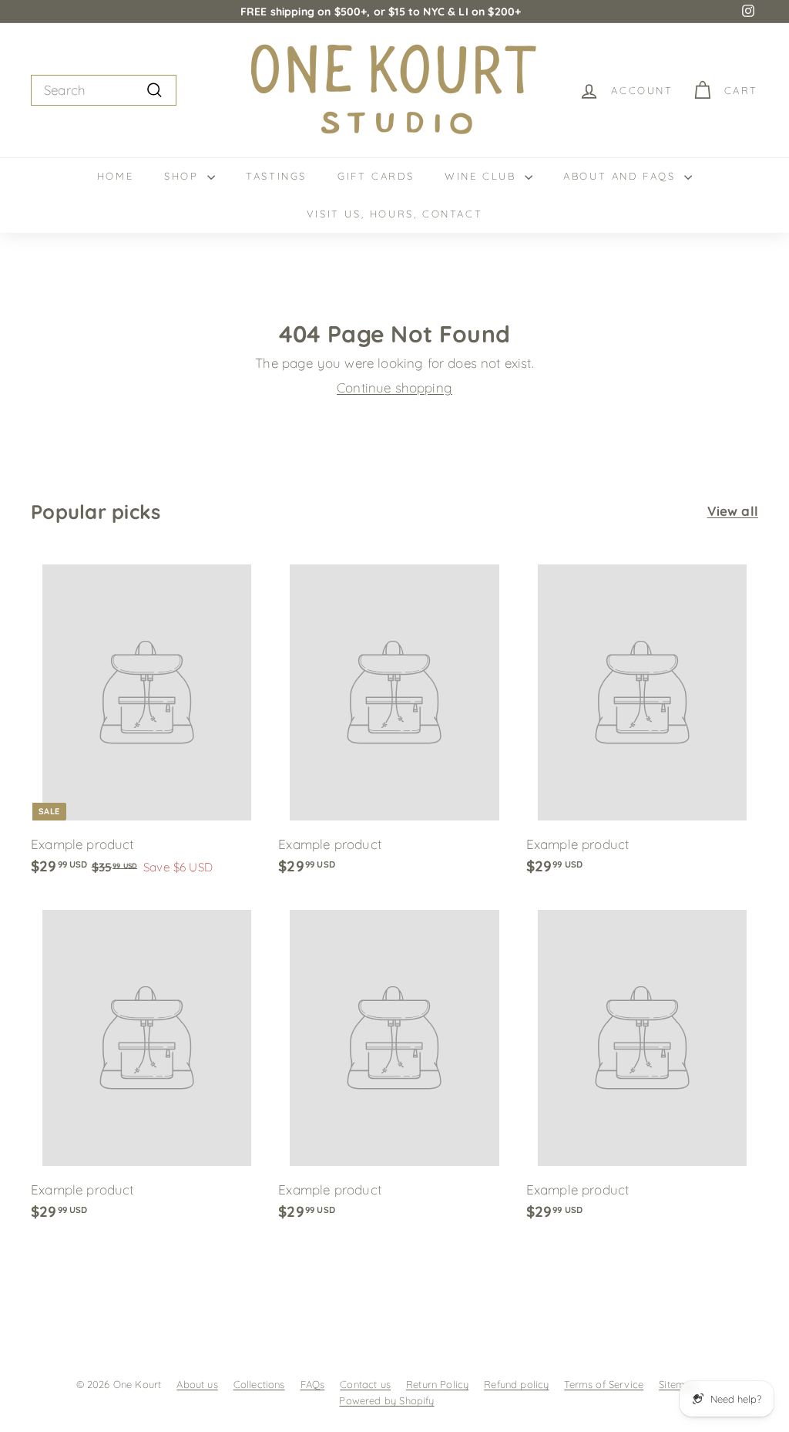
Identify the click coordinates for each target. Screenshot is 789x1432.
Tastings (276, 176)
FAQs (312, 1384)
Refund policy (516, 1384)
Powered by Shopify (386, 1400)
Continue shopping (394, 387)
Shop (183, 176)
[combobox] (103, 90)
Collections (259, 1384)
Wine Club (483, 176)
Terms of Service (603, 1384)
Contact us (365, 1384)
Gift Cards (375, 176)
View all (732, 511)
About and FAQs (621, 176)
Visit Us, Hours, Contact (394, 213)
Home (115, 176)
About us (196, 1384)
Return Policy (437, 1384)
